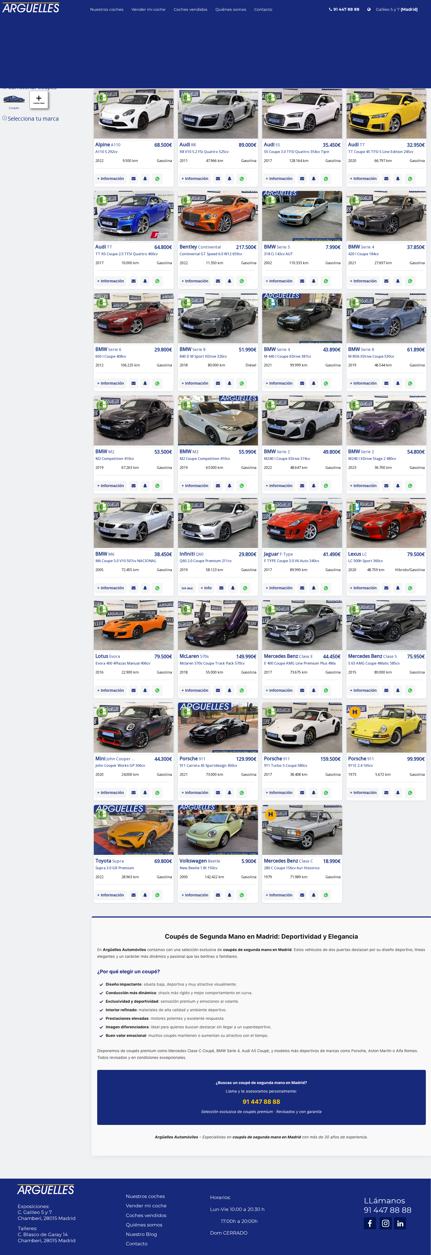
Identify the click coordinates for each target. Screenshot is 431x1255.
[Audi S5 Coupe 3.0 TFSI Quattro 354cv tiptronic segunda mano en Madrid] (302, 114)
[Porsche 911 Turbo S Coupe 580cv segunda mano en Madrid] (302, 728)
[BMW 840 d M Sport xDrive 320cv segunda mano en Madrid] (218, 319)
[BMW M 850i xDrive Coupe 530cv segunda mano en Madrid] (387, 319)
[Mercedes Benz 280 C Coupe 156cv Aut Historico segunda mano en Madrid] (302, 831)
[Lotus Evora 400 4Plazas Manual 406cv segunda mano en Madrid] (134, 626)
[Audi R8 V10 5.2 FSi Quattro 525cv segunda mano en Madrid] (218, 114)
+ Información (110, 178)
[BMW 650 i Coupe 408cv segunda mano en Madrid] (134, 319)
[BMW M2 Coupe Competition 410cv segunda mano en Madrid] (218, 421)
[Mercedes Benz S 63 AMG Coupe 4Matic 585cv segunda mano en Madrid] (387, 626)
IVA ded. (187, 588)
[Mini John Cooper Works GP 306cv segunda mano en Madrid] (134, 728)
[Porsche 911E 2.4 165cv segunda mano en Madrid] (387, 728)
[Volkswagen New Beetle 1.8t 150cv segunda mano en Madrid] (218, 831)
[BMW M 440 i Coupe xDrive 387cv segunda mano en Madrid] (302, 319)
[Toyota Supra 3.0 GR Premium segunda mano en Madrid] (134, 831)
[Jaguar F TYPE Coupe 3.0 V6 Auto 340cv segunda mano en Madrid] (302, 524)
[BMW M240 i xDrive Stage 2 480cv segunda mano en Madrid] (387, 421)
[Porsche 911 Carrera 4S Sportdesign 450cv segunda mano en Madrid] (218, 728)
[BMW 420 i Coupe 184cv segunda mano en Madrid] (387, 217)
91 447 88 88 (261, 1101)
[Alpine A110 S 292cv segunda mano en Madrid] (134, 114)
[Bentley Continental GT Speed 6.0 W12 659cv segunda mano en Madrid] (218, 217)
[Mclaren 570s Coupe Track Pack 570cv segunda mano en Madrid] (218, 626)
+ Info (206, 588)
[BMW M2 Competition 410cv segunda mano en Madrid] (134, 421)
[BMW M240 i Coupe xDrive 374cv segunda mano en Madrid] (302, 421)
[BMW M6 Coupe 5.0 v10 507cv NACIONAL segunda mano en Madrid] (134, 524)
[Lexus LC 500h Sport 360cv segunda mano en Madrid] (387, 524)
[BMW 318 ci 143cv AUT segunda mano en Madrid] (302, 217)
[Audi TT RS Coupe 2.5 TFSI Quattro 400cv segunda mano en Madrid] (134, 217)
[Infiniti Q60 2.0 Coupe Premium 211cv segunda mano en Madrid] (218, 524)
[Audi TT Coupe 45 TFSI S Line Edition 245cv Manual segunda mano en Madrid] (387, 114)
